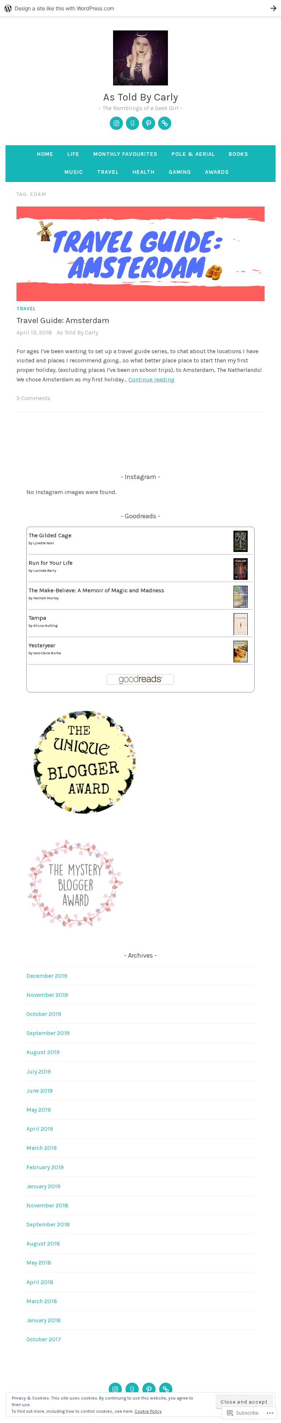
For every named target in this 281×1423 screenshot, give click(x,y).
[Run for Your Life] (240, 577)
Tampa (37, 617)
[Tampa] (240, 633)
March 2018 (41, 1301)
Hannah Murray (46, 598)
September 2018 (48, 1224)
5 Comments (33, 398)
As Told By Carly (140, 97)
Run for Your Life (50, 562)
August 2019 (43, 1052)
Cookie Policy (148, 1411)
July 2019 (38, 1071)
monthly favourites (125, 154)
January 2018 (43, 1320)
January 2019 (43, 1186)
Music (73, 172)
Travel (108, 172)
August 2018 (43, 1243)
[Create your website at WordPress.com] (140, 8)
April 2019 (39, 1128)
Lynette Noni (43, 543)
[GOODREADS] (132, 1389)
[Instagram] (116, 123)
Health (143, 172)
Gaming (180, 172)
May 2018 (38, 1262)
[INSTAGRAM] (115, 1389)
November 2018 (47, 1205)
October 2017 (43, 1339)
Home (45, 154)
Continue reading (151, 379)
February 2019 (45, 1167)
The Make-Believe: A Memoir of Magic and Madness (96, 590)
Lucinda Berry (44, 570)
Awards (217, 172)
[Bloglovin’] (164, 123)
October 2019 (43, 1013)
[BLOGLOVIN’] (165, 1389)
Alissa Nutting (45, 625)
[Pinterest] (148, 123)
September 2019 (48, 1032)
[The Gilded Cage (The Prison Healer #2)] (240, 549)
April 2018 (39, 1281)
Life (73, 154)
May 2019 (38, 1109)
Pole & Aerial (193, 154)
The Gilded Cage (50, 535)
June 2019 (39, 1090)
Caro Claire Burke (47, 653)
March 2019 (41, 1147)
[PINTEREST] (149, 1389)
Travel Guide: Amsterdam (62, 320)
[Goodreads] (132, 123)
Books (238, 154)
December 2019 (46, 975)
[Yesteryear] (240, 660)
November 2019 (47, 994)
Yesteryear (42, 645)
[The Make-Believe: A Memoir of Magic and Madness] (240, 605)
